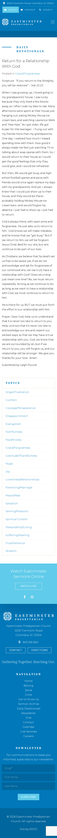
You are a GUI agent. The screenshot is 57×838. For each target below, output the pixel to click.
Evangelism (13, 424)
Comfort (11, 400)
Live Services (28, 731)
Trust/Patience (15, 543)
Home (29, 680)
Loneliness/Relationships (22, 479)
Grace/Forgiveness (27, 73)
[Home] (21, 22)
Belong (28, 685)
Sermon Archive (28, 703)
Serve (28, 690)
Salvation (12, 503)
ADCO (33, 829)
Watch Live (28, 586)
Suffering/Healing (17, 535)
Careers (28, 736)
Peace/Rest (13, 495)
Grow (28, 694)
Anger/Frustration (17, 392)
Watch (12, 9)
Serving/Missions (17, 511)
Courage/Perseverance (20, 408)
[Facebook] (24, 597)
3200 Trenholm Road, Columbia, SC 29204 (30, 3)
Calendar (28, 726)
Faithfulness (14, 431)
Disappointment (17, 416)
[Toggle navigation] (52, 21)
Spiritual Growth (17, 519)
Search (48, 9)
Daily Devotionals (28, 708)
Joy (8, 471)
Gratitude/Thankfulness (21, 455)
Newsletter (28, 713)
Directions (39, 650)
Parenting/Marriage (19, 487)
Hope (9, 463)
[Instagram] (32, 597)
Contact (30, 9)
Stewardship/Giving (19, 527)
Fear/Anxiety (13, 439)
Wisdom (11, 550)
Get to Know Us (28, 699)
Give (28, 717)
